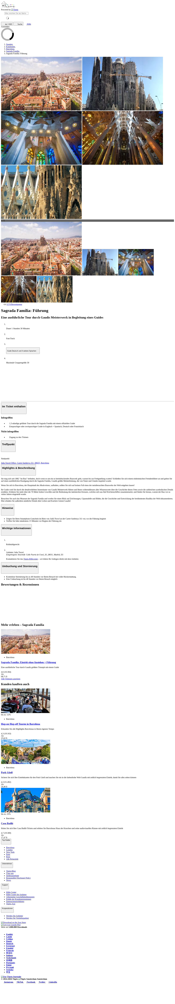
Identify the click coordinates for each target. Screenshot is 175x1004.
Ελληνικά (10, 946)
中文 (8, 972)
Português (10, 963)
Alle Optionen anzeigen (10, 679)
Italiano (9, 955)
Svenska (9, 970)
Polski (8, 965)
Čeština (9, 939)
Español (9, 948)
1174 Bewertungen (14, 304)
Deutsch (9, 943)
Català (9, 937)
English (9, 934)
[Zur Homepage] (14, 10)
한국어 (9, 953)
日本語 (9, 960)
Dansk (9, 941)
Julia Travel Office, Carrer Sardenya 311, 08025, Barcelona (25, 463)
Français (10, 950)
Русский (10, 967)
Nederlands (11, 958)
